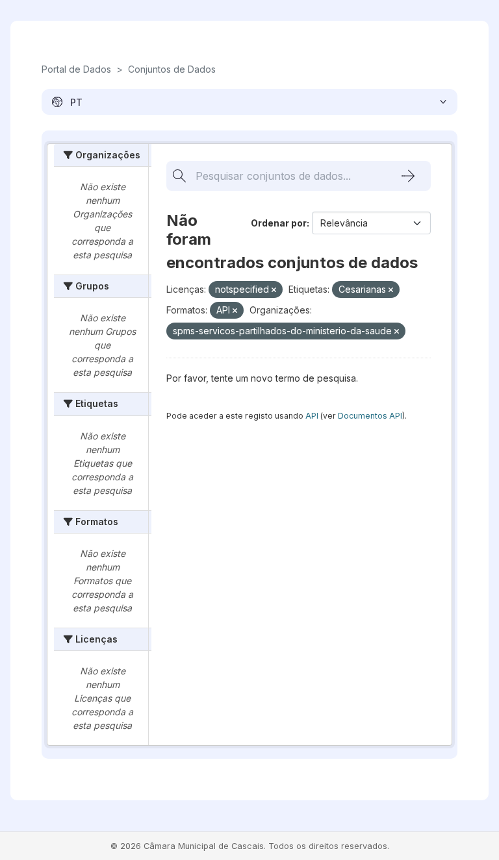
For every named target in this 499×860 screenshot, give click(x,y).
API (311, 416)
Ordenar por (279, 222)
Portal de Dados (76, 69)
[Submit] (408, 176)
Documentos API (370, 416)
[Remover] (274, 290)
